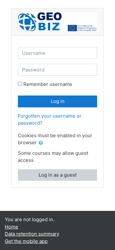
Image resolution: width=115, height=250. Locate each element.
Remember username (47, 84)
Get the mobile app (26, 241)
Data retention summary (32, 234)
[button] (42, 143)
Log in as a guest (58, 175)
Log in (58, 101)
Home (11, 227)
